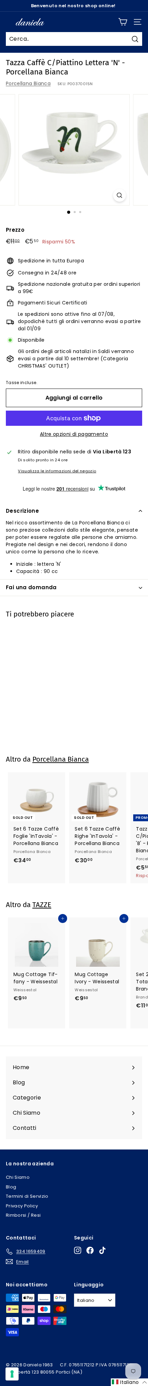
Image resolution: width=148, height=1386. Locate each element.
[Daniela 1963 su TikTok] (102, 1250)
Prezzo (15, 229)
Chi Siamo (18, 1177)
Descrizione (22, 510)
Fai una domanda (31, 587)
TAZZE (41, 905)
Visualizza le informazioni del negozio (57, 471)
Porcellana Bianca (28, 83)
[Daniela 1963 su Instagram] (77, 1250)
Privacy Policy (22, 1206)
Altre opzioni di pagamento (74, 434)
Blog (11, 1187)
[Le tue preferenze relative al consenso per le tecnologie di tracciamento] (12, 1373)
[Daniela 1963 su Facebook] (90, 1250)
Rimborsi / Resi (23, 1215)
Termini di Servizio (27, 1196)
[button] (129, 1382)
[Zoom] (119, 195)
